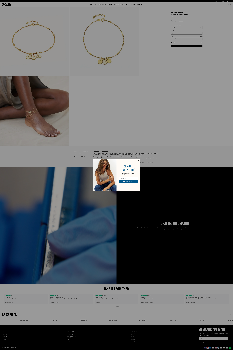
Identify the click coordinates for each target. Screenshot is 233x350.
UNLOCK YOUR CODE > (128, 181)
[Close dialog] (139, 160)
